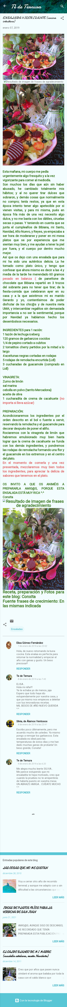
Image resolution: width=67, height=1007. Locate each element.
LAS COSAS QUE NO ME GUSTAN (25, 868)
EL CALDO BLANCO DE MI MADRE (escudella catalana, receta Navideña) (27, 954)
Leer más (58, 897)
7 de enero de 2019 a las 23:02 (32, 646)
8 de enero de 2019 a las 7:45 (32, 679)
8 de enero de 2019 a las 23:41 (32, 724)
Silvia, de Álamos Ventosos (31, 721)
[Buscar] (62, 7)
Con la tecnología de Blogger (35, 1000)
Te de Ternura (24, 675)
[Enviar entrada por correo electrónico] (12, 622)
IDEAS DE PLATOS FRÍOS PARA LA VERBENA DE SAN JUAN (27, 910)
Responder (23, 668)
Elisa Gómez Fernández (29, 642)
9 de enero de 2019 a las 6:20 (32, 763)
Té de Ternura (26, 6)
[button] (62, 18)
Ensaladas (17, 629)
